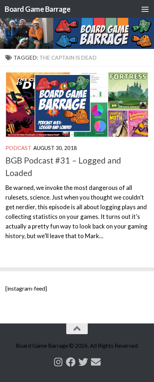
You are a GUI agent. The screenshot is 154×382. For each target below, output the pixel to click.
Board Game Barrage (37, 9)
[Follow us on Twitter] (83, 362)
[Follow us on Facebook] (71, 362)
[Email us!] (96, 362)
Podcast (18, 148)
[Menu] (145, 9)
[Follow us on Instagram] (58, 362)
